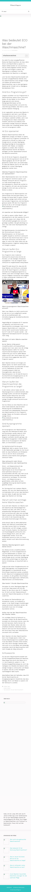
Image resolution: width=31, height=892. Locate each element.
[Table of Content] (26, 56)
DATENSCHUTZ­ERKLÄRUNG (18, 887)
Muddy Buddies (7, 688)
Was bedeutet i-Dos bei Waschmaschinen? (13, 689)
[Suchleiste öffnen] (28, 11)
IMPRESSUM (9, 887)
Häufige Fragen (7, 686)
